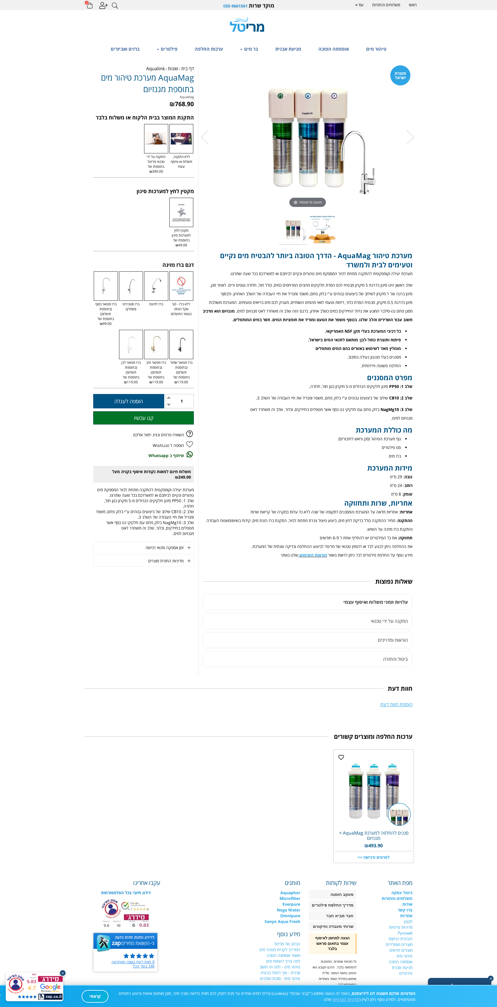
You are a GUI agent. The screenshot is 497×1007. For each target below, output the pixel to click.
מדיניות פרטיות (400, 927)
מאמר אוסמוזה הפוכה (283, 955)
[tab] (307, 602)
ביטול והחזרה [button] (395, 659)
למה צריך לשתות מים (283, 961)
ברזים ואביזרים (125, 49)
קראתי (95, 996)
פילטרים (168, 49)
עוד (361, 4)
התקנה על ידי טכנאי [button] (389, 621)
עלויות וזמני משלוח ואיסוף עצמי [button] (375, 602)
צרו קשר (405, 910)
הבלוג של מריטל (287, 944)
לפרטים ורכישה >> (374, 857)
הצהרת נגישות (400, 938)
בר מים (250, 49)
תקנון (408, 921)
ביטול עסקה (401, 892)
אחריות (406, 915)
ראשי (413, 4)
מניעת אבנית (288, 49)
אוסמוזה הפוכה (333, 49)
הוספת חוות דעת (396, 704)
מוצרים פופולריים (399, 944)
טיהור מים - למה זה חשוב (279, 967)
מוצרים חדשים (400, 950)
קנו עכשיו (143, 417)
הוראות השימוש (313, 555)
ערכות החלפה (209, 49)
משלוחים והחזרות (386, 4)
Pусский (405, 933)
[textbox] (248, 5)
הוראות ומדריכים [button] (393, 640)
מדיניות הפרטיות (345, 999)
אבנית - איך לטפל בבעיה (280, 972)
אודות (407, 904)
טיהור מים (376, 49)
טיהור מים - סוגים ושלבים (280, 978)
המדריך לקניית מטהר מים (279, 949)
